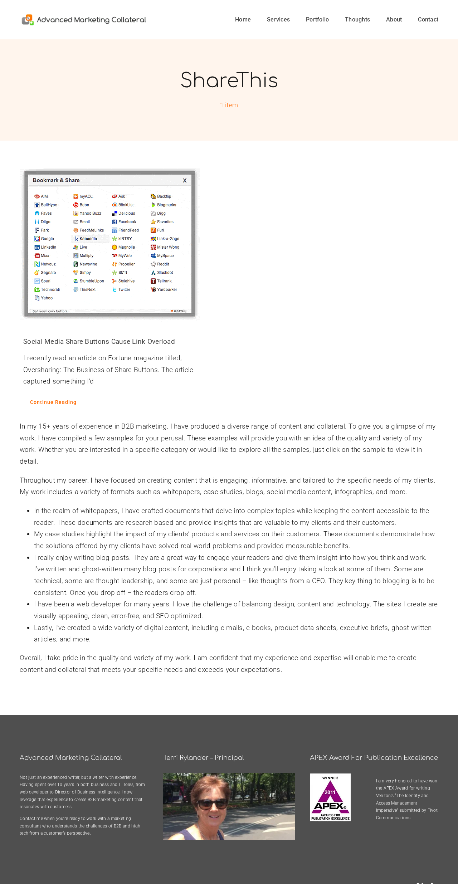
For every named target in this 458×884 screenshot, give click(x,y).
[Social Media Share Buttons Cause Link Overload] (119, 244)
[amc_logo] (84, 17)
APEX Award (396, 788)
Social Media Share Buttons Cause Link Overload (99, 341)
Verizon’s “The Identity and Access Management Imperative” (402, 803)
